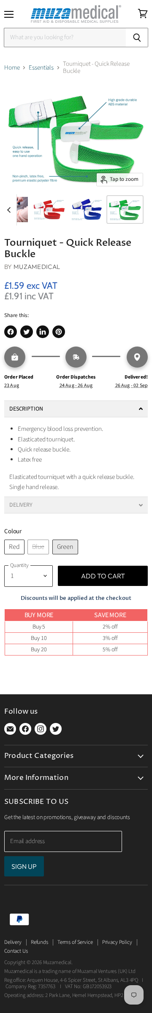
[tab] (76, 408)
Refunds (39, 942)
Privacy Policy (117, 942)
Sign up (24, 866)
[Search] (137, 37)
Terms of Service (75, 942)
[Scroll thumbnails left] (10, 210)
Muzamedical (37, 267)
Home (11, 67)
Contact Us (16, 951)
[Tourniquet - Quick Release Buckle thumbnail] (49, 209)
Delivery (13, 942)
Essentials (41, 67)
